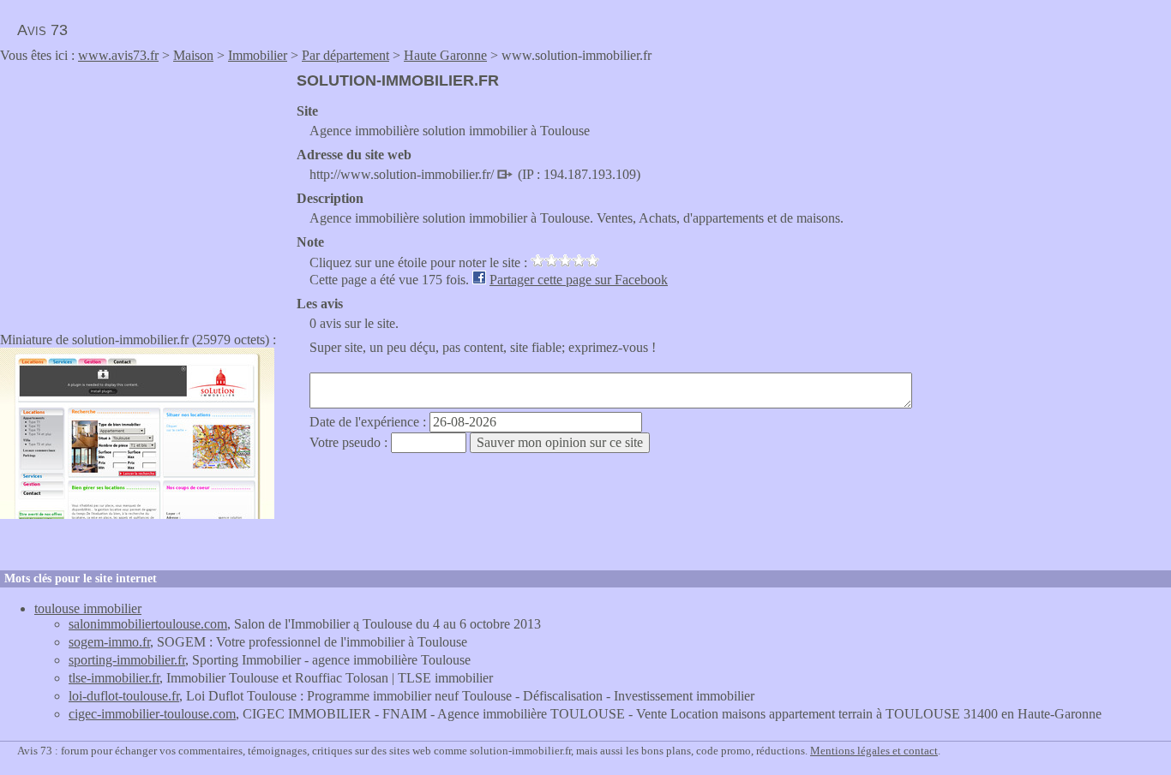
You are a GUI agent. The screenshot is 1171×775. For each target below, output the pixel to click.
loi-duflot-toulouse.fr (124, 696)
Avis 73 (42, 30)
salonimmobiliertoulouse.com (148, 624)
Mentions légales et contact (874, 750)
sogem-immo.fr (109, 642)
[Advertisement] (144, 192)
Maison (193, 55)
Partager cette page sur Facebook (578, 279)
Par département (345, 55)
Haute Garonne (445, 55)
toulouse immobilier (87, 608)
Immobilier (257, 55)
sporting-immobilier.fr (127, 660)
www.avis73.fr (118, 55)
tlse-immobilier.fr (114, 678)
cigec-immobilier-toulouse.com (152, 713)
